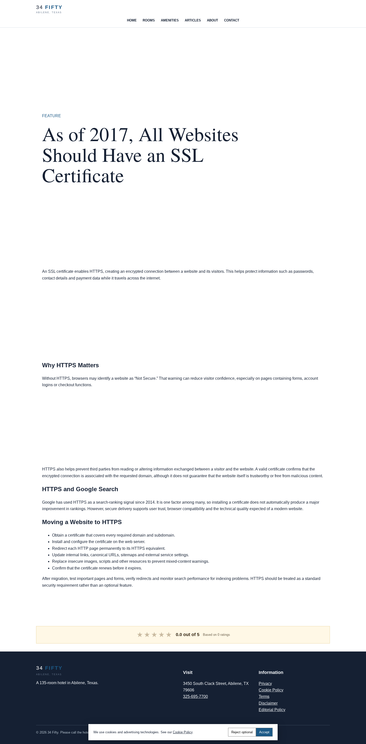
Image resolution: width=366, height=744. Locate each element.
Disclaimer (268, 703)
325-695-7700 (195, 696)
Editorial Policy (272, 710)
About (212, 20)
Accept (264, 732)
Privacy (265, 683)
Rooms (149, 20)
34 (49, 9)
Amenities (170, 20)
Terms (264, 696)
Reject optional (242, 732)
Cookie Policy (271, 690)
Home (132, 20)
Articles (193, 20)
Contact (231, 20)
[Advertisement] (149, 62)
